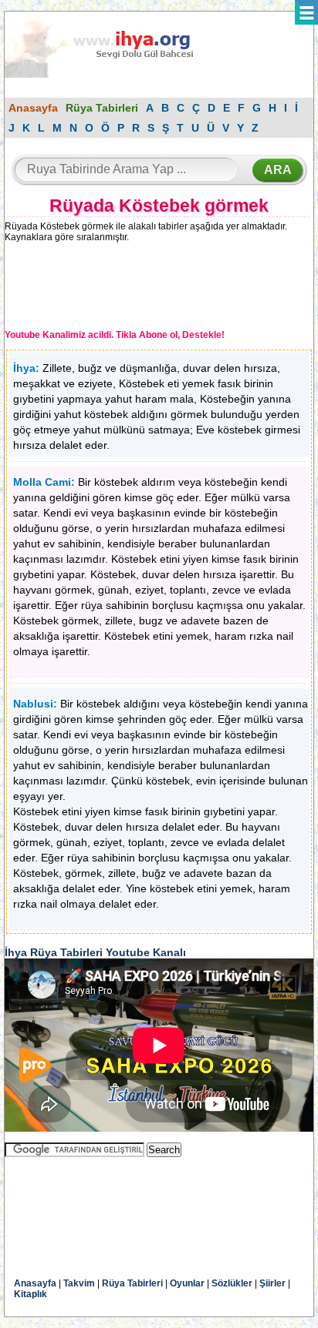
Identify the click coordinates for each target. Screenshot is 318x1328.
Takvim (79, 1283)
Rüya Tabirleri (102, 108)
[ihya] (113, 74)
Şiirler (272, 1283)
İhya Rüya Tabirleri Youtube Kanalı (95, 952)
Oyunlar (187, 1283)
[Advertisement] (131, 288)
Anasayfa (33, 108)
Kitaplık (30, 1294)
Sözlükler (231, 1283)
